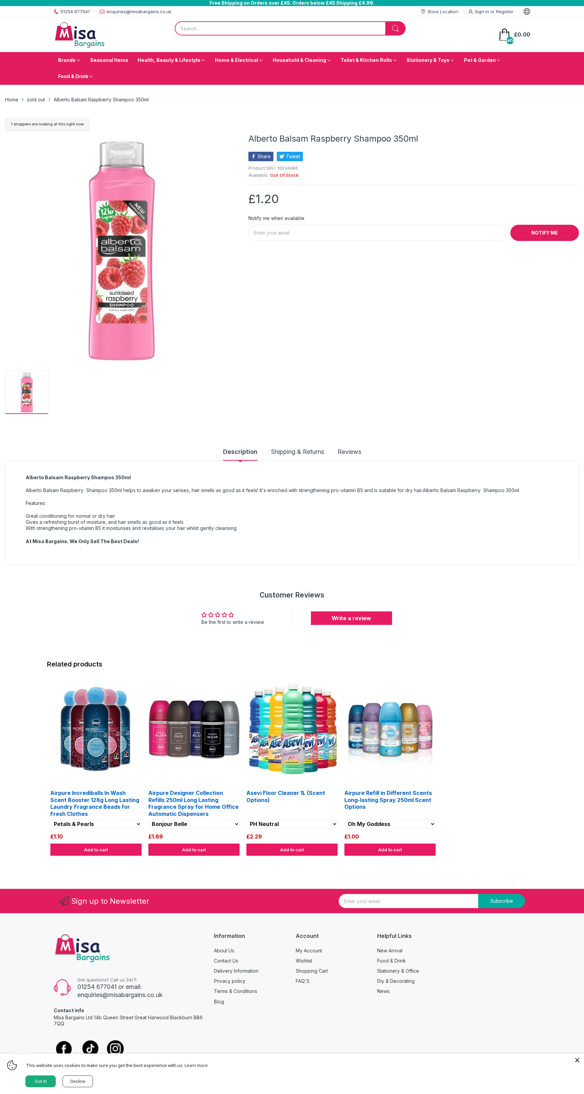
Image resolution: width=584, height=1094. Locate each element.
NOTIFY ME (544, 233)
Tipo (515, 862)
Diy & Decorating (396, 981)
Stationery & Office (398, 971)
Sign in (482, 11)
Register (504, 11)
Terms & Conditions (235, 991)
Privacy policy (229, 981)
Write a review (351, 618)
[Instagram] (115, 1049)
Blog (219, 1001)
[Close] (577, 1060)
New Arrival (390, 950)
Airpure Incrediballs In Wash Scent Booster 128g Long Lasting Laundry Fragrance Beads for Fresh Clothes (94, 803)
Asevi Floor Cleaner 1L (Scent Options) (285, 796)
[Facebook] (64, 1049)
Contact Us (226, 961)
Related (529, 862)
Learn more (196, 1065)
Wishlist (304, 961)
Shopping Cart (312, 971)
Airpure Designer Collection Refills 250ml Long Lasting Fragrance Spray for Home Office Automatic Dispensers (193, 803)
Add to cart (96, 849)
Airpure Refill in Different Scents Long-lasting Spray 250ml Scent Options (388, 799)
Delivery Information (236, 971)
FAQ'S (303, 981)
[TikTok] (90, 1049)
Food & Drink (391, 961)
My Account (309, 950)
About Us (224, 950)
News (383, 991)
